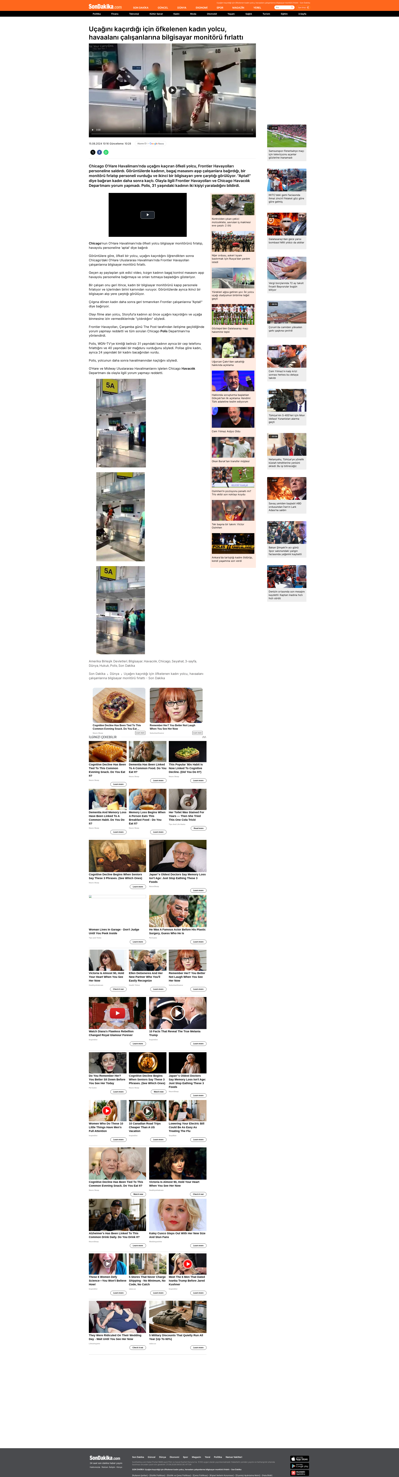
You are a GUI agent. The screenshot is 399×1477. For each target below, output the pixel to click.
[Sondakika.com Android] (299, 1466)
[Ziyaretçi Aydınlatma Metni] (248, 1475)
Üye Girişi (302, 7)
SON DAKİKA (141, 7)
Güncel (151, 1457)
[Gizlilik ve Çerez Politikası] (179, 1475)
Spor (185, 1457)
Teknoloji (134, 13)
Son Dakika (138, 1457)
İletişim (112, 1467)
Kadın (176, 13)
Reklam (105, 1467)
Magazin (196, 1457)
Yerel (207, 1457)
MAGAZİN (238, 7)
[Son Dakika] (105, 6)
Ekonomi (174, 1457)
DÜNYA (181, 7)
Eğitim (284, 13)
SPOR (220, 7)
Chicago (95, 243)
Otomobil (212, 13)
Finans (114, 13)
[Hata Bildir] (267, 1475)
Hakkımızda (95, 1467)
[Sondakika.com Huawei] (299, 1473)
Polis (164, 331)
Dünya (162, 1457)
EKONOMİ (201, 7)
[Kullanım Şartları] (140, 1475)
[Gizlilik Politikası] (157, 1475)
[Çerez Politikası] (200, 1475)
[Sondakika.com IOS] (299, 1459)
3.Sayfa (302, 13)
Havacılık (188, 368)
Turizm (266, 13)
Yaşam (231, 13)
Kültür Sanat (156, 13)
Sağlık (248, 13)
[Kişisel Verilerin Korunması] (222, 1475)
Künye (119, 1467)
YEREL (257, 7)
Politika (97, 13)
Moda (193, 13)
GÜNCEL (163, 7)
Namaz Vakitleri (234, 1457)
